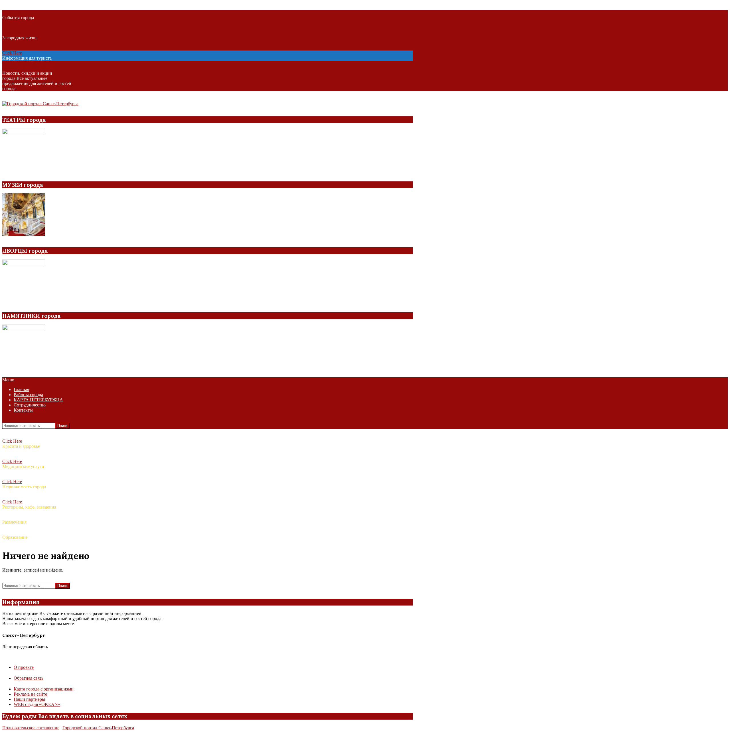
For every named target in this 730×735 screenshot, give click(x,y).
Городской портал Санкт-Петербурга (98, 727)
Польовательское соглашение (30, 727)
